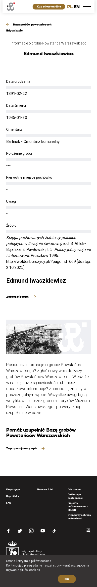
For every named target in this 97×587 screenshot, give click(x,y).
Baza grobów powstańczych (32, 24)
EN (77, 6)
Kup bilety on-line (49, 6)
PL (70, 6)
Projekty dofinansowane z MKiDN (78, 506)
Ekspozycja (13, 489)
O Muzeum (74, 489)
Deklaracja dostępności (75, 496)
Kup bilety (12, 496)
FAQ (8, 503)
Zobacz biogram (17, 296)
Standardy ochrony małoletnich (79, 516)
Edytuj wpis (14, 30)
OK (66, 579)
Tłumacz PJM (45, 489)
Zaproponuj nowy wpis (22, 448)
